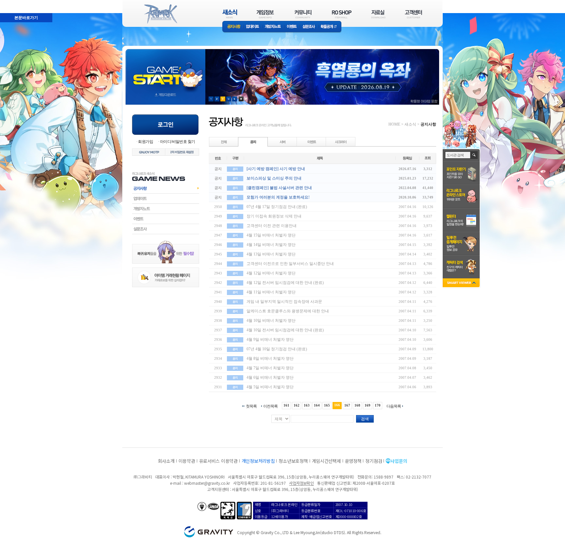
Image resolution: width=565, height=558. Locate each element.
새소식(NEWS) (229, 13)
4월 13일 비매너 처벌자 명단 (271, 254)
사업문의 (398, 461)
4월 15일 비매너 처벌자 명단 (271, 235)
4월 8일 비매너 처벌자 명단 (270, 358)
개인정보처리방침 (258, 461)
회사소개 (166, 461)
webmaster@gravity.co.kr (207, 483)
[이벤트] (311, 141)
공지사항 (232, 27)
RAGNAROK (160, 14)
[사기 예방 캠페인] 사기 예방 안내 (276, 168)
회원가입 (145, 141)
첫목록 (251, 406)
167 (347, 405)
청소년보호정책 (293, 461)
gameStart (165, 71)
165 (327, 405)
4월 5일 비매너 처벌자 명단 (270, 387)
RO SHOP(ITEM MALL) (341, 13)
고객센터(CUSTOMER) (413, 13)
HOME (394, 124)
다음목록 (393, 406)
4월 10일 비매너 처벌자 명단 (271, 320)
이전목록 (270, 406)
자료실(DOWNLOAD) (377, 13)
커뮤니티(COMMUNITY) (303, 13)
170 (378, 405)
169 (367, 405)
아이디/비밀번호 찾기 (177, 141)
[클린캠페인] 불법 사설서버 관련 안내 (279, 187)
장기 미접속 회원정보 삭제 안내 (274, 216)
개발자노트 (273, 27)
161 (286, 405)
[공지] (253, 141)
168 (357, 405)
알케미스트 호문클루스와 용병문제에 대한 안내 (288, 311)
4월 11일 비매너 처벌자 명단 (271, 292)
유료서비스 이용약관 (218, 461)
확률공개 (329, 27)
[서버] (282, 141)
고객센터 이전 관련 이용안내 (272, 225)
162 (297, 405)
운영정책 (353, 461)
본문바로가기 (12, 3)
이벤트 (292, 27)
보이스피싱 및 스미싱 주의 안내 (274, 178)
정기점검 (373, 461)
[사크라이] (340, 141)
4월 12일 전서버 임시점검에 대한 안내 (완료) (285, 282)
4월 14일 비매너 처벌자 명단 (271, 244)
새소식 (410, 124)
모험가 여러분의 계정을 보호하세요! (278, 197)
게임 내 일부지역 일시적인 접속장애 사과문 (284, 301)
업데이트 (252, 27)
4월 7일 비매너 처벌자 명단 (270, 368)
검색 (365, 419)
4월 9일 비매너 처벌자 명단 (270, 339)
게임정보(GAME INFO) (265, 13)
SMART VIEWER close (462, 283)
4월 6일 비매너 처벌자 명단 (270, 377)
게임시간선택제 (326, 461)
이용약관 (187, 461)
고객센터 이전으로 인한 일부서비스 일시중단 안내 (290, 263)
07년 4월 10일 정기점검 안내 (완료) (277, 349)
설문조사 (309, 27)
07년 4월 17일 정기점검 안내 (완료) (277, 206)
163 (307, 405)
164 (317, 405)
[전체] (224, 141)
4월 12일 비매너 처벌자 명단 (271, 273)
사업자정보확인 (301, 483)
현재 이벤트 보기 (241, 98)
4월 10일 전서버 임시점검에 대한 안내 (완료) (285, 330)
